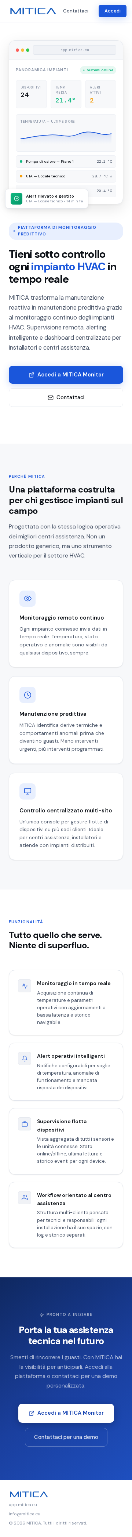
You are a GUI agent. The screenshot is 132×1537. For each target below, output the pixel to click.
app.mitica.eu (23, 1505)
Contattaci (75, 11)
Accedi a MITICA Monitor (70, 374)
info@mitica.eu (24, 1514)
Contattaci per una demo (66, 1437)
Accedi (112, 11)
